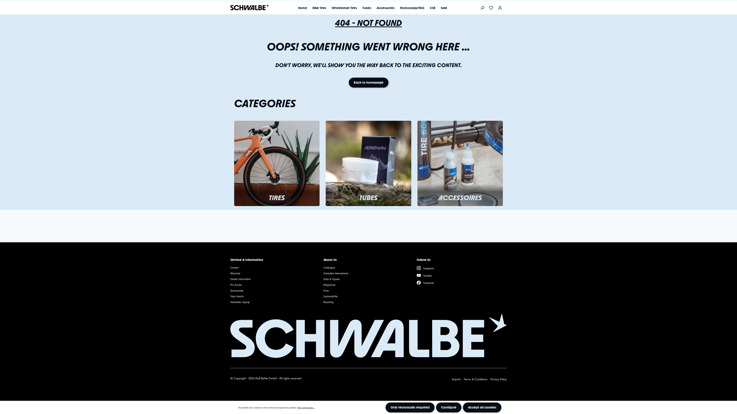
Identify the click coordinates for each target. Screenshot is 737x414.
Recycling (328, 302)
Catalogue (329, 267)
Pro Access (236, 284)
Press (326, 290)
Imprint (456, 379)
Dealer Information (240, 279)
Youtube (427, 275)
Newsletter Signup (240, 302)
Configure (448, 407)
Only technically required (410, 407)
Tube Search (237, 296)
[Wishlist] (491, 8)
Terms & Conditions (475, 379)
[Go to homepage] (247, 7)
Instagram (428, 268)
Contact (234, 267)
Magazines (329, 284)
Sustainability (330, 296)
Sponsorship (236, 290)
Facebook (428, 282)
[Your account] (500, 8)
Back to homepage (368, 82)
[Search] (482, 8)
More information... (306, 407)
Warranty (235, 273)
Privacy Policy (499, 379)
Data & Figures (331, 279)
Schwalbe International (335, 273)
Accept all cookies (482, 407)
